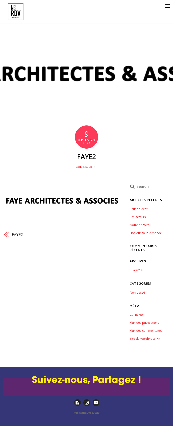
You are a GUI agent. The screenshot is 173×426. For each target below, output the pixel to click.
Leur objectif (138, 209)
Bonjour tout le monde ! (146, 233)
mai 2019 (136, 270)
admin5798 (84, 167)
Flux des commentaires (146, 331)
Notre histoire (139, 225)
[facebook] (77, 402)
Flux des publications (144, 323)
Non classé (137, 292)
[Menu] (167, 6)
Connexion (137, 315)
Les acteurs (138, 217)
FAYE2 (86, 156)
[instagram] (86, 402)
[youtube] (96, 402)
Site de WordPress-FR (145, 339)
